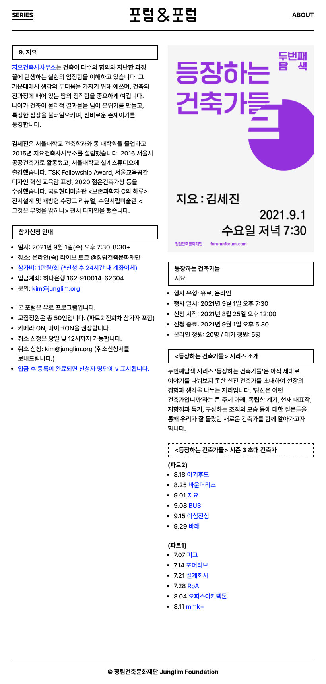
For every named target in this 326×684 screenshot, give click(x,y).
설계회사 (197, 575)
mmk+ (195, 606)
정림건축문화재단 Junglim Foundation (166, 672)
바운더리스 (202, 485)
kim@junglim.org (56, 288)
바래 (194, 526)
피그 (192, 555)
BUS (194, 505)
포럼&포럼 (163, 15)
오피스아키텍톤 (207, 596)
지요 (193, 495)
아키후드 (198, 474)
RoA (193, 586)
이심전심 (198, 516)
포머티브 (197, 565)
